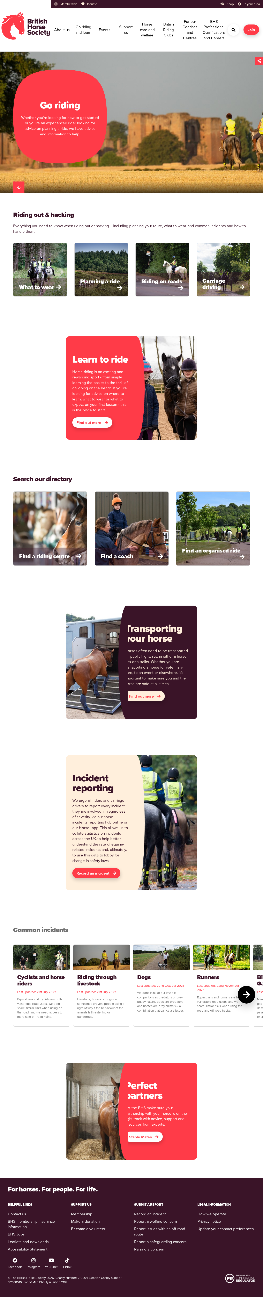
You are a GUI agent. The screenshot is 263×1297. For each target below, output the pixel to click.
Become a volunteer (88, 1228)
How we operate (211, 1214)
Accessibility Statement (27, 1249)
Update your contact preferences (225, 1228)
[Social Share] (259, 61)
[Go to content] (18, 187)
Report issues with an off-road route (159, 1231)
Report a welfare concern (155, 1221)
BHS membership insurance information (31, 1224)
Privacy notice (209, 1221)
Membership (81, 1214)
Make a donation (85, 1221)
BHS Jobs (16, 1234)
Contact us (17, 1214)
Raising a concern (149, 1249)
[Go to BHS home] (25, 25)
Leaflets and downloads (28, 1241)
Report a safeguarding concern (160, 1241)
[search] (233, 30)
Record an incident (150, 1214)
